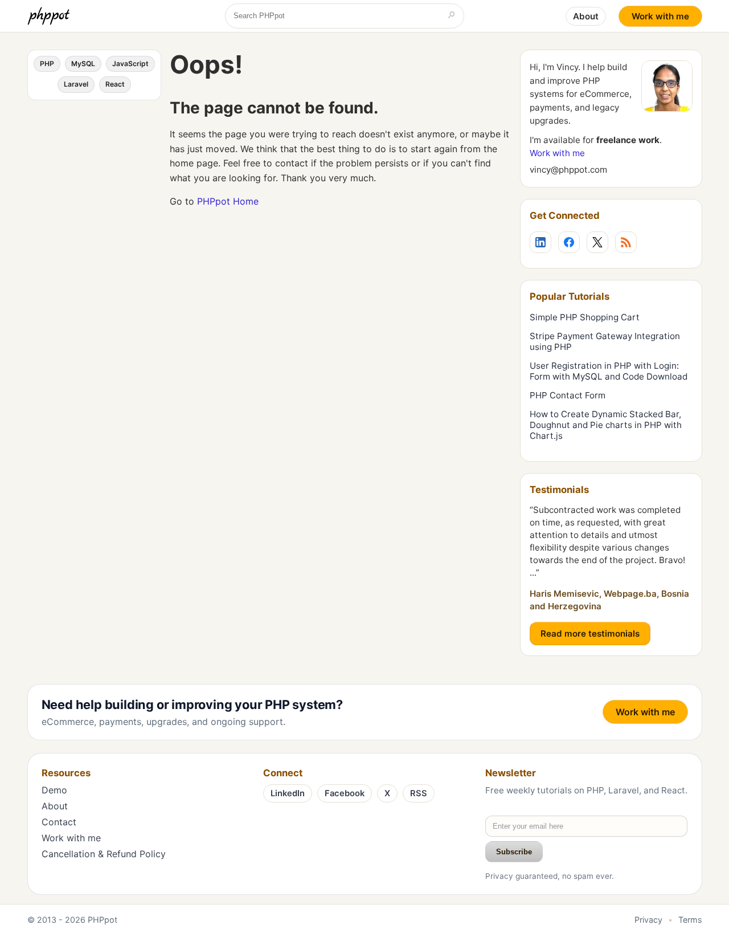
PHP (47, 63)
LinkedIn (288, 793)
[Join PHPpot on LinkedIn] (540, 242)
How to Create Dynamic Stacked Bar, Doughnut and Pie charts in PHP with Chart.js (606, 425)
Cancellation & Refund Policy (104, 853)
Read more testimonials (590, 633)
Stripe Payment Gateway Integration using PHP (605, 341)
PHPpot (102, 919)
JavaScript (130, 63)
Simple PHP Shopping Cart (585, 317)
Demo (54, 790)
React (115, 84)
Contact (59, 822)
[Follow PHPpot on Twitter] (597, 242)
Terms (690, 919)
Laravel (76, 84)
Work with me (660, 16)
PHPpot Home (228, 201)
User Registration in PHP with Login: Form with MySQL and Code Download (608, 371)
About (586, 16)
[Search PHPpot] (451, 15)
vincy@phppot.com (568, 169)
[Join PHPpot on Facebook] (569, 242)
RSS (418, 793)
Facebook (344, 793)
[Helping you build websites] (50, 16)
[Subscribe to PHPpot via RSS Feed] (626, 242)
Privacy (648, 919)
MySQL (83, 63)
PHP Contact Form (567, 395)
